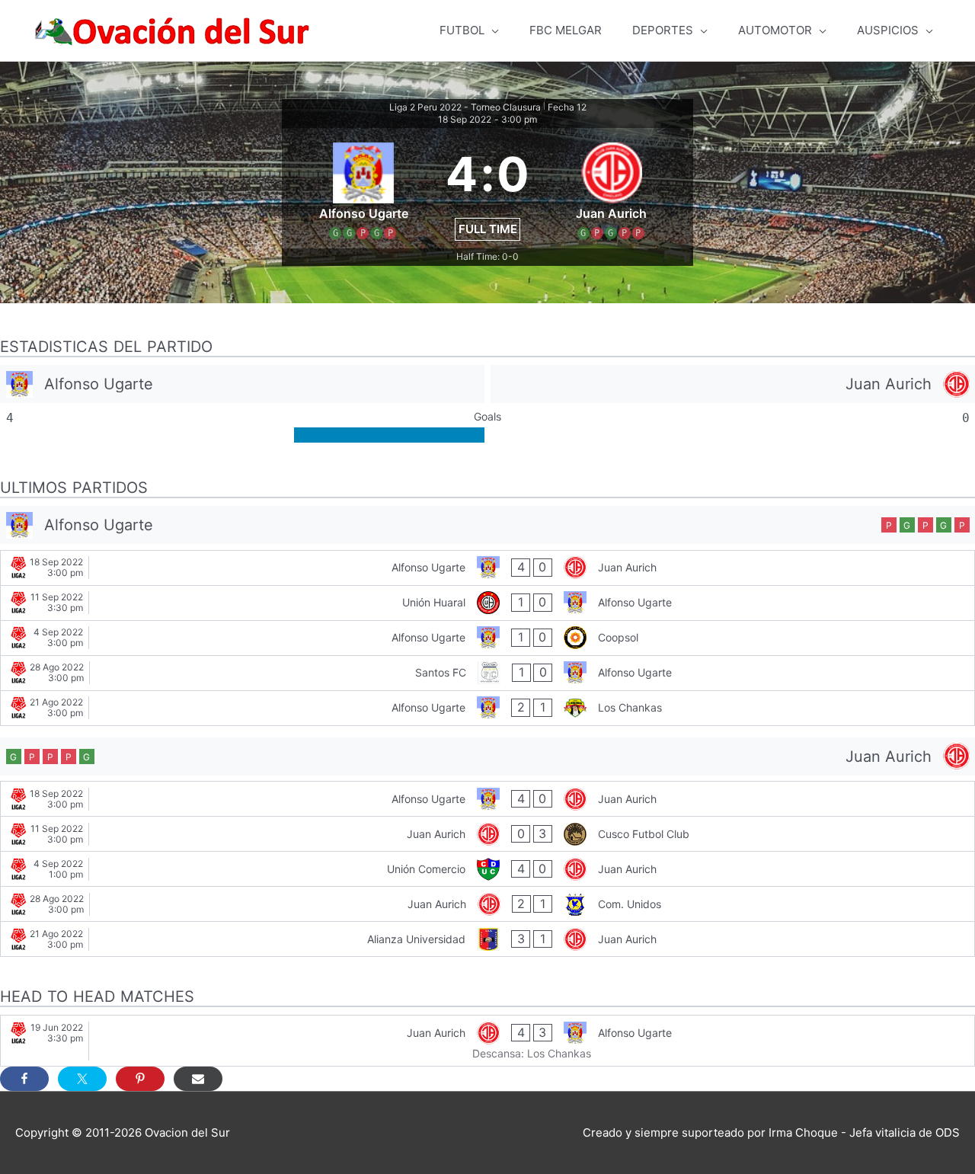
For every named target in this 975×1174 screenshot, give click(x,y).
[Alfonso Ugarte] (242, 384)
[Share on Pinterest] (140, 1079)
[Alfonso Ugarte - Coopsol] (487, 638)
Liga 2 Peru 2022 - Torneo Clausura (465, 107)
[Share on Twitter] (82, 1079)
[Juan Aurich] (733, 384)
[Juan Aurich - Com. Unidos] (487, 904)
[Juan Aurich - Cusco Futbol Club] (487, 834)
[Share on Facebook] (24, 1079)
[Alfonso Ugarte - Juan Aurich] (487, 568)
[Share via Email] (198, 1079)
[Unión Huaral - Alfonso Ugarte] (487, 603)
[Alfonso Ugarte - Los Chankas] (487, 708)
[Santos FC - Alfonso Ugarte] (487, 673)
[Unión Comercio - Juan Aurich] (487, 869)
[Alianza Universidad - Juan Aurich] (487, 939)
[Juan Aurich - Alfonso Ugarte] (487, 1041)
